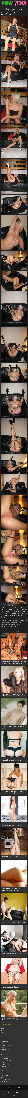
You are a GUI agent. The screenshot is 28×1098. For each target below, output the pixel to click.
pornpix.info (12, 1092)
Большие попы (5, 1037)
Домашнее (3, 1052)
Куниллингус (4, 1054)
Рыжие (2, 1073)
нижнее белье (4, 1069)
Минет (2, 1062)
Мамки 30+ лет (5, 1056)
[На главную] (14, 3)
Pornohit (3, 1030)
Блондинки (4, 1035)
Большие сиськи (5, 1039)
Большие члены (5, 1041)
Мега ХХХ (2, 629)
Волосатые (4, 1047)
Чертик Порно (4, 8)
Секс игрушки (4, 1075)
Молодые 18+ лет (5, 1064)
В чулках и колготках (6, 1045)
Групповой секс (5, 1049)
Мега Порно (4, 1081)
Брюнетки (3, 1043)
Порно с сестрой (5, 1079)
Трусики (3, 1077)
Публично (3, 1071)
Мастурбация (4, 1058)
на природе (4, 1066)
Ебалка (2, 1028)
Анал (2, 1032)
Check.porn (17, 1087)
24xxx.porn (10, 1087)
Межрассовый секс (6, 1060)
